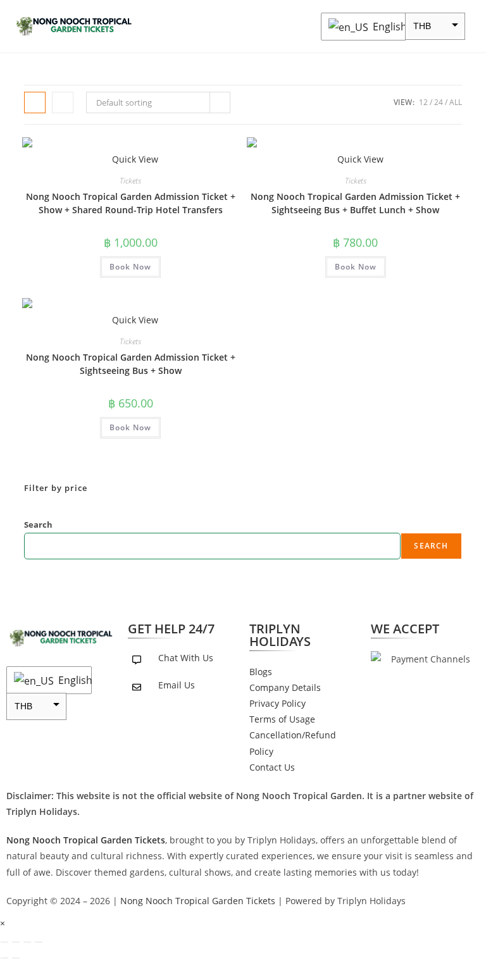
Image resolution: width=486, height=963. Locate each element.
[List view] (62, 102)
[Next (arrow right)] (15, 958)
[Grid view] (35, 102)
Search (38, 524)
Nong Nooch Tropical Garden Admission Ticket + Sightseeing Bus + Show (130, 363)
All (455, 102)
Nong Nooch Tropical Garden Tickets (197, 901)
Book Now (130, 266)
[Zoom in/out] (4, 942)
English (386, 27)
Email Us (176, 685)
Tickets (130, 180)
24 (438, 102)
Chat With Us (185, 658)
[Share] (27, 942)
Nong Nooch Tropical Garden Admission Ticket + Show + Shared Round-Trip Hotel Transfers (130, 203)
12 (423, 102)
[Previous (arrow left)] (4, 958)
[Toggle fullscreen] (15, 942)
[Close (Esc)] (38, 942)
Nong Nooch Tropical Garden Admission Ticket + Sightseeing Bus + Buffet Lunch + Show (355, 203)
